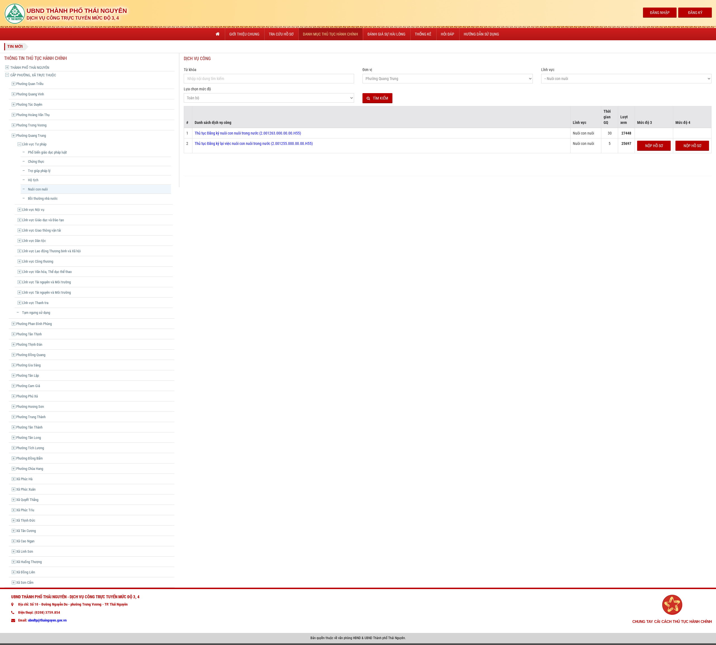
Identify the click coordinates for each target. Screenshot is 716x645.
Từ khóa (190, 69)
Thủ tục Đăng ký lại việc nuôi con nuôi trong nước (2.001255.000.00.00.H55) (254, 143)
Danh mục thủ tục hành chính (330, 34)
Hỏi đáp (447, 34)
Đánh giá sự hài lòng (386, 34)
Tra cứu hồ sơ (281, 34)
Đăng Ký (695, 12)
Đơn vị (367, 69)
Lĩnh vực (547, 69)
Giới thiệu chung (244, 34)
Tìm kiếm (380, 98)
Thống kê (423, 34)
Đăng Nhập (660, 12)
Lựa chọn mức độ (197, 89)
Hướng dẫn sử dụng (481, 34)
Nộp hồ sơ (654, 145)
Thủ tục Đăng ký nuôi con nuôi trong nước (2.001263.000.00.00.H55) (248, 133)
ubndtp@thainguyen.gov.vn (47, 620)
